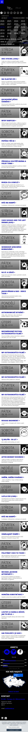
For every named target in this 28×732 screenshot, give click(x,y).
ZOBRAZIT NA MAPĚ (13, 691)
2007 (23, 33)
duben (19, 39)
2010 (2, 33)
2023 (23, 21)
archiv (10, 18)
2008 (16, 33)
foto (7, 652)
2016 (16, 27)
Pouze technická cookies (14, 727)
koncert (4, 12)
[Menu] (2, 2)
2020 (16, 24)
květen (25, 40)
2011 (23, 30)
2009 (9, 33)
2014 (2, 30)
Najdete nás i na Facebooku (2, 718)
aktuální (4, 18)
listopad (4, 44)
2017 (9, 27)
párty (8, 12)
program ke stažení (18, 18)
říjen (25, 43)
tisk (27, 18)
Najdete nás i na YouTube (6, 718)
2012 (16, 30)
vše (1, 12)
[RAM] (14, 8)
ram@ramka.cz (9, 708)
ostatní (21, 12)
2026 (2, 21)
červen (3, 41)
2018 (2, 27)
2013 (9, 30)
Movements (4, 665)
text (20, 652)
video (13, 652)
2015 (23, 27)
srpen (16, 41)
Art (2, 662)
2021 (9, 24)
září (21, 41)
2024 (16, 21)
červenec (10, 41)
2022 (2, 24)
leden (2, 39)
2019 (23, 24)
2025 (9, 21)
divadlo (11, 12)
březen (13, 39)
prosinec (11, 44)
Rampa (3, 659)
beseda (14, 12)
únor (8, 39)
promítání (17, 12)
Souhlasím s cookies (14, 730)
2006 (2, 36)
